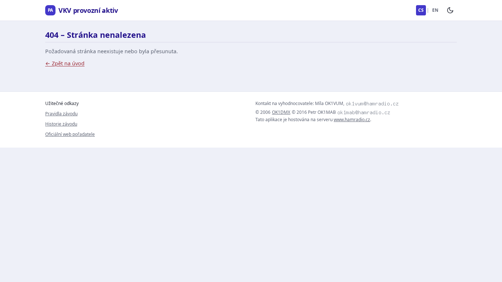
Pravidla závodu (61, 114)
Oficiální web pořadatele (70, 134)
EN (435, 10)
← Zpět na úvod (65, 63)
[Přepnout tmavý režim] (450, 10)
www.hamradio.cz (352, 119)
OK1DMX (281, 112)
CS (421, 10)
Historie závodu (61, 124)
